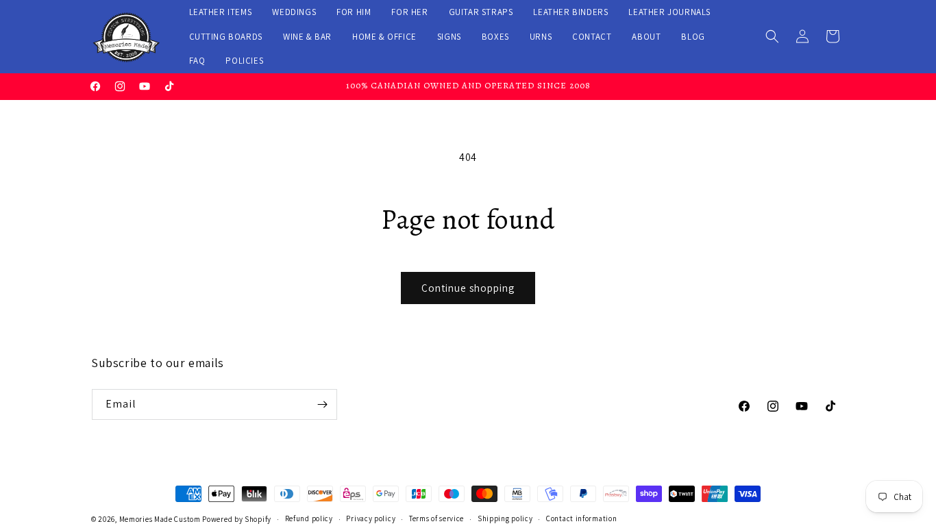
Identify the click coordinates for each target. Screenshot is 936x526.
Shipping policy (505, 518)
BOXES (495, 36)
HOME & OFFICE (384, 36)
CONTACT (591, 36)
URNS (541, 36)
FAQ (197, 60)
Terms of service (436, 518)
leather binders (570, 12)
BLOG (692, 36)
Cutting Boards (225, 36)
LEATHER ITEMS (220, 12)
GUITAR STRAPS (481, 12)
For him (353, 12)
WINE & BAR (307, 36)
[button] (772, 36)
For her (409, 12)
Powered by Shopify (236, 519)
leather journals (669, 12)
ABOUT (646, 36)
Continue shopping (468, 288)
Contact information (581, 518)
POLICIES (244, 60)
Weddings (294, 12)
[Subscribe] (322, 404)
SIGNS (449, 36)
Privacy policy (370, 518)
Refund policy (309, 518)
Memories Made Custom (160, 519)
